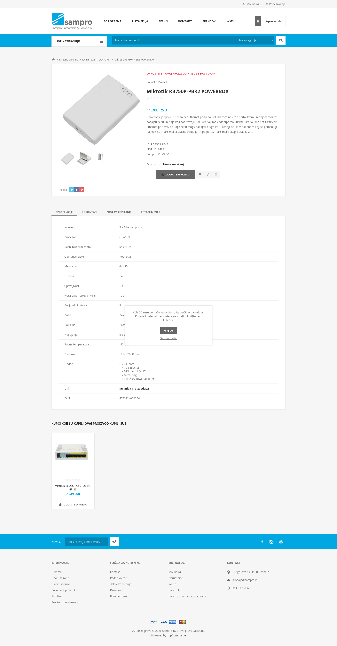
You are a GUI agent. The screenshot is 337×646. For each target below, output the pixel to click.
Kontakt (115, 572)
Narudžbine (175, 578)
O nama (56, 572)
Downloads (117, 590)
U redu (168, 330)
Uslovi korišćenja (120, 584)
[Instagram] (271, 541)
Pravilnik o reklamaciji (65, 602)
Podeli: (63, 189)
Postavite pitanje (118, 212)
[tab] (64, 212)
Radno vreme (118, 578)
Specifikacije (64, 212)
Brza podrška (118, 596)
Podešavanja (277, 4)
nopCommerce (176, 635)
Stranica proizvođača (134, 388)
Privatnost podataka (64, 590)
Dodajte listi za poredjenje (208, 174)
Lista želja (174, 590)
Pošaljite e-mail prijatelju (216, 174)
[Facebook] (262, 541)
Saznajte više (168, 338)
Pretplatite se (114, 541)
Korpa (172, 584)
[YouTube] (281, 541)
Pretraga (281, 40)
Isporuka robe (60, 578)
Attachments (150, 212)
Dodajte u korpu (177, 174)
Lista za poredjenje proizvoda (187, 596)
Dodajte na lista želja (200, 174)
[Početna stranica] (53, 59)
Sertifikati (57, 596)
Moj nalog (253, 4)
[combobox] (173, 40)
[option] (67, 158)
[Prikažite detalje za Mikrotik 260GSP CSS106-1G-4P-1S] (73, 454)
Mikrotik (163, 82)
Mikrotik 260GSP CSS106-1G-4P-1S (73, 487)
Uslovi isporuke (61, 584)
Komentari (89, 212)
